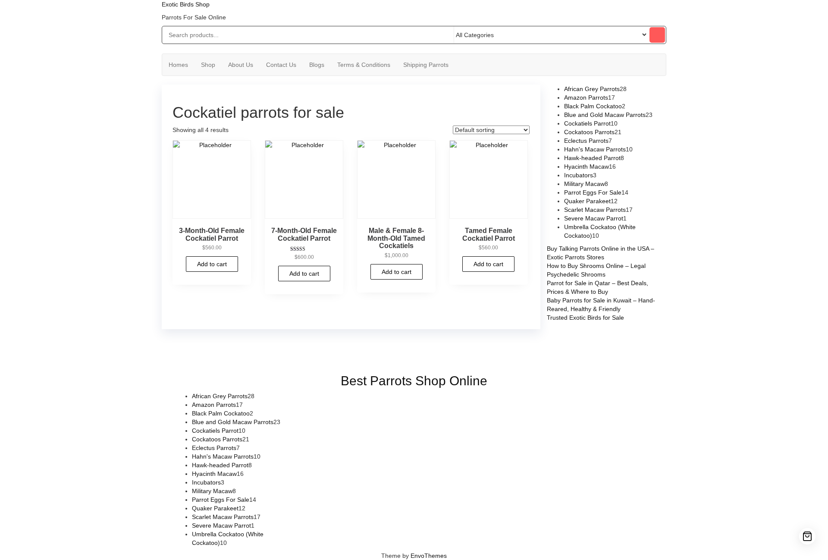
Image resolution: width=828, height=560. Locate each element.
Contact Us (281, 64)
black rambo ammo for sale (345, 357)
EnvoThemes (429, 555)
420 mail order (445, 348)
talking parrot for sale (276, 357)
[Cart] (807, 536)
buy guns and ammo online (423, 357)
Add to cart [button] (212, 264)
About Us (240, 64)
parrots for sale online (563, 348)
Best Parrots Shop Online (414, 381)
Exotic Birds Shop (186, 4)
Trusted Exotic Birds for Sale (585, 317)
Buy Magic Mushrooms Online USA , (221, 348)
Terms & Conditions (363, 64)
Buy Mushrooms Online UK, (387, 348)
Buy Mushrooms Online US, (309, 348)
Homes (178, 64)
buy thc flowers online (500, 348)
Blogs (316, 64)
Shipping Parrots (425, 64)
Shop (208, 64)
